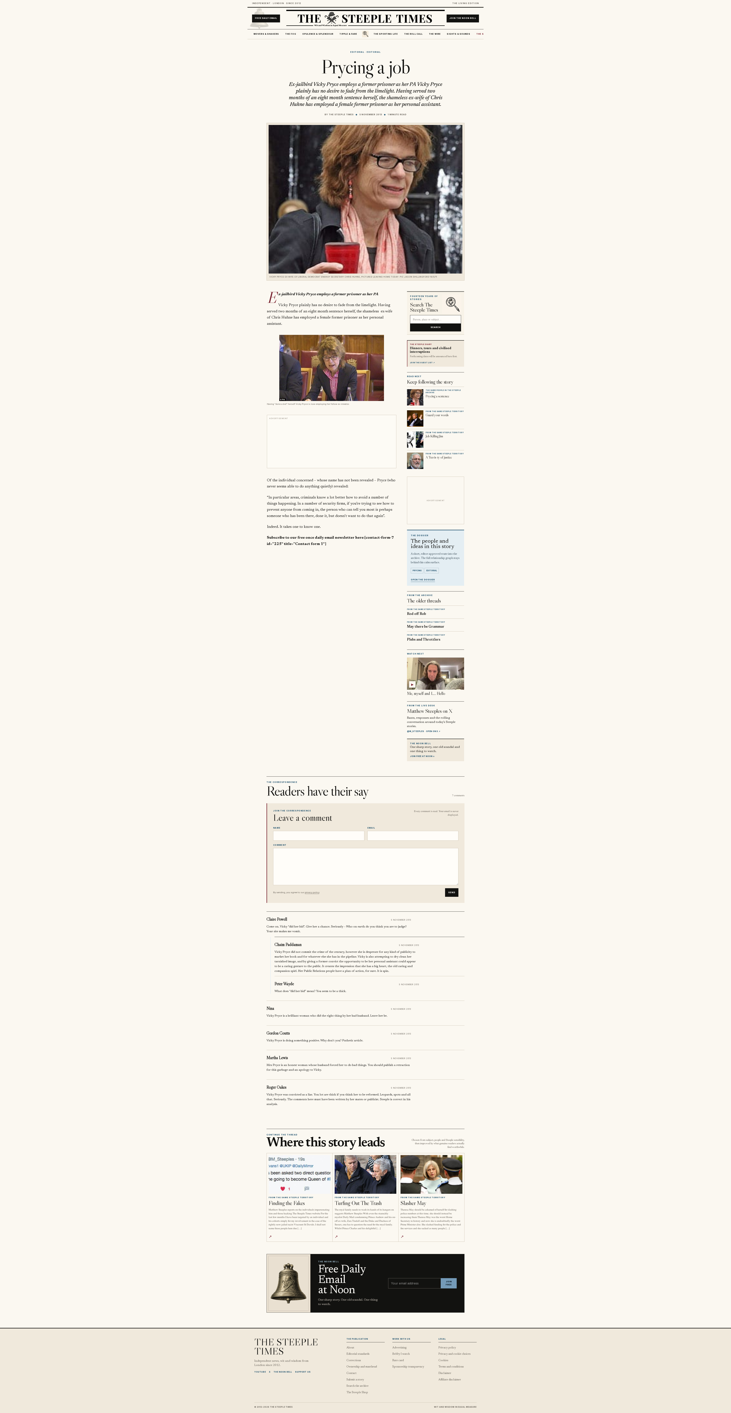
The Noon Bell (283, 1372)
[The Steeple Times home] (365, 18)
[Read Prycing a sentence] (415, 397)
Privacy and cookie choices (454, 1354)
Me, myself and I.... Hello (426, 693)
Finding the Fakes (287, 1203)
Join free (449, 1283)
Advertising (399, 1347)
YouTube (260, 1372)
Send (451, 892)
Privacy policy (447, 1347)
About (350, 1347)
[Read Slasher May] (431, 1174)
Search (436, 327)
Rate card (398, 1360)
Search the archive (357, 1386)
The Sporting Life (385, 34)
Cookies (443, 1360)
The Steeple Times (341, 114)
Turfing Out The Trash (358, 1203)
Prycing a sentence (437, 396)
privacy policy (312, 892)
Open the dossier (423, 579)
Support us (303, 1372)
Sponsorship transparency (408, 1366)
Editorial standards (357, 1354)
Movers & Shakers (266, 34)
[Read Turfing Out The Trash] (366, 1174)
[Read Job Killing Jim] (415, 439)
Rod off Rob (416, 614)
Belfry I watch (401, 1354)
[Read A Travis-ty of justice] (415, 461)
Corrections (353, 1360)
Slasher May (413, 1203)
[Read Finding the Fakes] (299, 1174)
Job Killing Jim (434, 436)
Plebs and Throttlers (423, 640)
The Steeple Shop (357, 1392)
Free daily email (266, 18)
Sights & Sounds (458, 34)
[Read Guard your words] (415, 418)
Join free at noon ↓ (422, 756)
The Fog (290, 34)
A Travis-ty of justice (439, 457)
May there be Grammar (425, 627)
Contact (351, 1373)
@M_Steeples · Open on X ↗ (423, 731)
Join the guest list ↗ (422, 363)
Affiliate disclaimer (449, 1379)
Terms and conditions (451, 1366)
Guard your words (437, 415)
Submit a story (355, 1379)
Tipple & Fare (348, 34)
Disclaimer (444, 1373)
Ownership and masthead (361, 1366)
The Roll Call (413, 34)
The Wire (435, 34)
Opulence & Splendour (317, 34)
